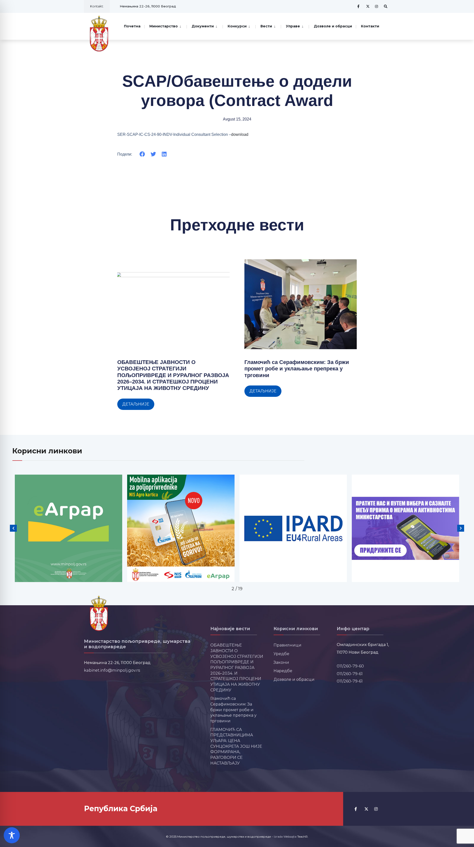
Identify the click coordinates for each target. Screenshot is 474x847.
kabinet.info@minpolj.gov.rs (112, 670)
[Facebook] (359, 6)
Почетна (132, 26)
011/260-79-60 (350, 666)
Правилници (287, 645)
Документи (203, 26)
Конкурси (237, 26)
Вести (266, 26)
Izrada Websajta (285, 836)
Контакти (370, 26)
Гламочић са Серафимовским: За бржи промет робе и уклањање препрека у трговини (296, 368)
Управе (293, 26)
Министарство (163, 26)
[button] (142, 154)
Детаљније (135, 404)
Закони (281, 662)
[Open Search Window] (385, 6)
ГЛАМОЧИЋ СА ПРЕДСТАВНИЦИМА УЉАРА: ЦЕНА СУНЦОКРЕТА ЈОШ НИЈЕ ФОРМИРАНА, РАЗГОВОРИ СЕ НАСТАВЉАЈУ (236, 746)
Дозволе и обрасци (333, 26)
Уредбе (281, 653)
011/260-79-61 (350, 673)
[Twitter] (367, 6)
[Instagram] (376, 6)
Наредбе (283, 670)
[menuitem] (165, 26)
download (239, 134)
